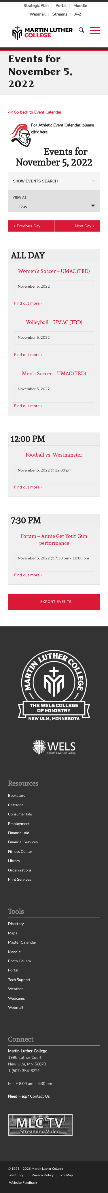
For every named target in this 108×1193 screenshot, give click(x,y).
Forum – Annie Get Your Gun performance (54, 539)
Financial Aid (18, 833)
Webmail (38, 14)
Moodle (80, 5)
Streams (59, 14)
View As (19, 197)
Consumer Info (20, 814)
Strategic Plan (36, 5)
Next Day (84, 226)
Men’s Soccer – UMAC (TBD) (54, 373)
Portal (61, 5)
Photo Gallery (19, 961)
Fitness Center (20, 851)
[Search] (78, 30)
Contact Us (40, 1096)
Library (14, 860)
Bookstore (16, 795)
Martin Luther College (47, 1169)
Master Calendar (22, 942)
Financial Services (23, 842)
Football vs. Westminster (54, 454)
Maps (12, 933)
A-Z (77, 14)
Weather (15, 989)
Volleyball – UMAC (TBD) (54, 322)
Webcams (16, 998)
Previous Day (27, 226)
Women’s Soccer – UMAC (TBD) (54, 271)
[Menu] (92, 30)
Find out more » (28, 303)
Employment (19, 823)
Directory (16, 923)
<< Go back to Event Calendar (34, 112)
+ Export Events (54, 601)
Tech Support (19, 979)
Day (23, 206)
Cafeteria (16, 805)
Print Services (19, 879)
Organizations (19, 870)
